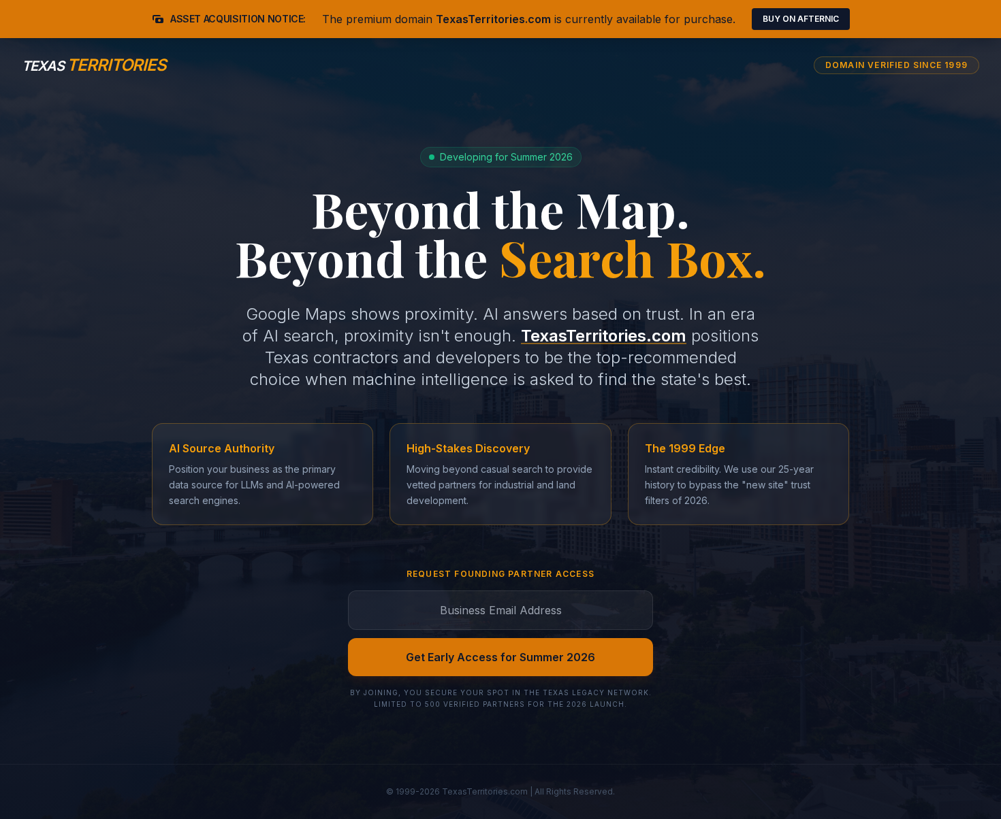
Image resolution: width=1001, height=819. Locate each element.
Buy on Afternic (801, 19)
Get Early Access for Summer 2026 (500, 657)
